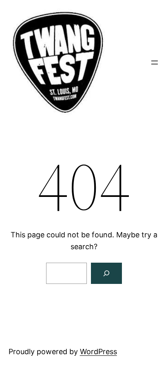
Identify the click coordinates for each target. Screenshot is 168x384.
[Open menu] (154, 62)
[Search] (106, 273)
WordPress (98, 351)
